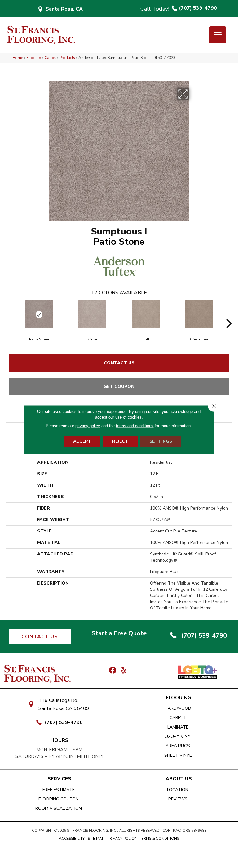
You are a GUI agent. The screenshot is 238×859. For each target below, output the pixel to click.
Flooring (33, 57)
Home (17, 57)
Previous (9, 314)
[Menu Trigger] (217, 34)
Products (67, 57)
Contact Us (119, 363)
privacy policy (87, 425)
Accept (82, 441)
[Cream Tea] (199, 314)
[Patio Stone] (39, 314)
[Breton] (92, 314)
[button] (40, 636)
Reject (120, 441)
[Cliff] (145, 314)
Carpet (50, 57)
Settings (160, 441)
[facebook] (112, 671)
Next (228, 314)
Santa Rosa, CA (64, 9)
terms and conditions (134, 425)
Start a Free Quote (119, 633)
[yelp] (123, 671)
